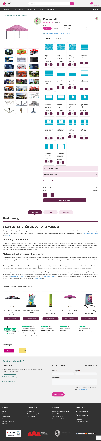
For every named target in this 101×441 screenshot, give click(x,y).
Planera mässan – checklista (59, 418)
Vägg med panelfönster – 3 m (85, 81)
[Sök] (72, 3)
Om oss (4, 411)
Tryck (44, 25)
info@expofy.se (10, 381)
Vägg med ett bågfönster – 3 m (73, 106)
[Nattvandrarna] (22, 350)
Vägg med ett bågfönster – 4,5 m (84, 106)
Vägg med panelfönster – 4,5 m (61, 106)
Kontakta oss (50, 9)
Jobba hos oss (6, 416)
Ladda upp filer (31, 416)
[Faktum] (9, 350)
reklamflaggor (86, 233)
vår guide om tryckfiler (17, 276)
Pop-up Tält (16, 15)
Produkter (6, 9)
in (45, 278)
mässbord (8, 235)
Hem (4, 15)
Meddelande (56, 377)
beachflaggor (94, 233)
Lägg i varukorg (31, 319)
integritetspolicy (83, 389)
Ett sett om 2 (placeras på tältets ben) (60, 155)
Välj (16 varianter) (89, 319)
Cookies (4, 423)
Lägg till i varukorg (64, 200)
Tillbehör (58, 38)
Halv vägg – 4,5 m (73, 80)
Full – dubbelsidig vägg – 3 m (84, 55)
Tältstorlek (67, 25)
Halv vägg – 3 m (60, 80)
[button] (96, 168)
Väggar (48, 38)
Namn (54, 371)
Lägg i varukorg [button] (11, 319)
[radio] (47, 28)
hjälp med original (49, 276)
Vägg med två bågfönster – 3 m (49, 130)
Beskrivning (34, 212)
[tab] (35, 212)
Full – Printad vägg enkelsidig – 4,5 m (73, 56)
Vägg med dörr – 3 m (71, 129)
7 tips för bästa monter (57, 416)
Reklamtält (9, 15)
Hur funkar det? (32, 9)
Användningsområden (18, 9)
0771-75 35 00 (10, 376)
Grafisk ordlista (55, 414)
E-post (77, 371)
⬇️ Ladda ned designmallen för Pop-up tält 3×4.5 (56, 33)
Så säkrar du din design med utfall (60, 411)
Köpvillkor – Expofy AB (8, 421)
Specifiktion (66, 212)
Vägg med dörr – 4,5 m (48, 154)
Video (50, 212)
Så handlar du (30, 411)
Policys (4, 418)
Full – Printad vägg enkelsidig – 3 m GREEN (60, 56)
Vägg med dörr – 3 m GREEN (83, 130)
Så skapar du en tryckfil (33, 414)
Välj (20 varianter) (50, 319)
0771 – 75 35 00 (37, 278)
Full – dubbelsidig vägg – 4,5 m (48, 81)
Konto (96, 9)
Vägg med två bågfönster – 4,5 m (60, 130)
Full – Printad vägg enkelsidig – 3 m (48, 56)
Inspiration (42, 9)
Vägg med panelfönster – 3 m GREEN (49, 106)
